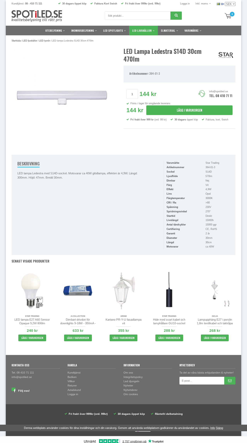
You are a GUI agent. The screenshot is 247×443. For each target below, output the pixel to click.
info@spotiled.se (218, 91)
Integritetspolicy (133, 377)
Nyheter (128, 385)
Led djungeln (131, 381)
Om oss (128, 372)
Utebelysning (53, 30)
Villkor (71, 381)
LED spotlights (113, 30)
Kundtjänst (74, 372)
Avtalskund (74, 389)
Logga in (185, 3)
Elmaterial (168, 30)
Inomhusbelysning (82, 30)
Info (212, 427)
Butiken (72, 377)
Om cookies (131, 394)
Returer (72, 385)
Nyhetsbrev (130, 389)
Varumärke (191, 30)
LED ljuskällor (142, 30)
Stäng (219, 427)
